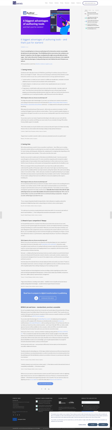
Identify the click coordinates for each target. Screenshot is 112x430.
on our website (33, 379)
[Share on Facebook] (41, 389)
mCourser (60, 321)
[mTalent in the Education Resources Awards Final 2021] (1, 215)
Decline (103, 424)
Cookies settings (82, 424)
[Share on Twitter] (45, 389)
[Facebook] (15, 415)
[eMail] (19, 415)
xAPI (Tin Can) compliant (38, 316)
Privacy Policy (52, 428)
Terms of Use (46, 428)
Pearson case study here (56, 379)
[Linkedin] (14, 415)
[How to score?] (111, 215)
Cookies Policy (58, 428)
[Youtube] (17, 415)
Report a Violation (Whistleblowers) (69, 428)
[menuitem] (46, 3)
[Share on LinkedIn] (49, 389)
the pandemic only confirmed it (48, 244)
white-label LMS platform (35, 323)
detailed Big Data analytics (44, 319)
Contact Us (18, 411)
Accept (92, 424)
